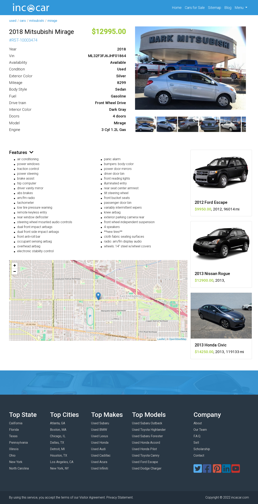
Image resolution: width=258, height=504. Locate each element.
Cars (195, 7)
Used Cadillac (100, 455)
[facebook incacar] (207, 471)
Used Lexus (99, 436)
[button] (98, 296)
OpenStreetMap (177, 339)
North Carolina (19, 468)
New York (15, 462)
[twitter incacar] (198, 471)
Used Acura (99, 462)
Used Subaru (100, 423)
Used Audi (98, 449)
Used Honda (99, 442)
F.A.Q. (197, 436)
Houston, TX (58, 455)
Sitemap (214, 7)
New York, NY (59, 468)
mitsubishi (36, 21)
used (12, 21)
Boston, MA (58, 430)
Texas (13, 436)
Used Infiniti (99, 468)
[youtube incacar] (235, 471)
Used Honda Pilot (144, 449)
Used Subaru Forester (147, 436)
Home (177, 7)
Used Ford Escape (145, 462)
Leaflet (161, 339)
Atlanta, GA (57, 423)
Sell (196, 442)
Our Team (200, 430)
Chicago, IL (58, 436)
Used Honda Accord (146, 442)
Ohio (12, 455)
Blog (227, 7)
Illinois (14, 449)
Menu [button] (239, 7)
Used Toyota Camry (145, 455)
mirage (52, 21)
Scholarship (202, 449)
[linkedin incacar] (226, 471)
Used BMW (99, 430)
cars (23, 21)
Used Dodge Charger (146, 468)
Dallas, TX (57, 442)
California (15, 423)
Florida (14, 430)
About (198, 423)
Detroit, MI (57, 449)
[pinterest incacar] (217, 471)
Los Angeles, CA (61, 462)
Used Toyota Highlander (149, 430)
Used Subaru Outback (147, 423)
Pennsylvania (18, 442)
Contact (199, 455)
